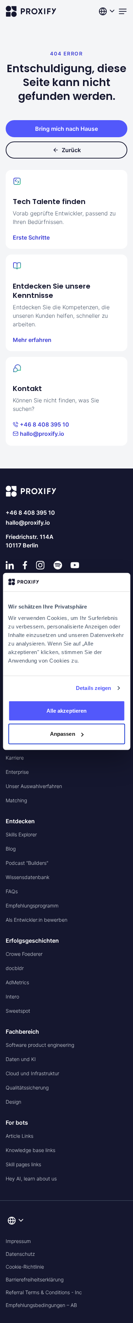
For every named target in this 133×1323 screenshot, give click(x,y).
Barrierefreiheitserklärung (34, 1279)
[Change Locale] (107, 11)
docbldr (15, 968)
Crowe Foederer (24, 954)
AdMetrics (17, 982)
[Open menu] (122, 11)
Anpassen (62, 734)
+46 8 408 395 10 (44, 424)
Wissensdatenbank (27, 877)
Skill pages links (23, 1164)
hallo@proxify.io (42, 433)
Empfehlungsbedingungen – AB (41, 1305)
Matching (16, 800)
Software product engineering (40, 1045)
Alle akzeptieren (66, 711)
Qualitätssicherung (27, 1087)
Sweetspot (18, 1011)
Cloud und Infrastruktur (32, 1073)
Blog (11, 849)
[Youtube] (75, 565)
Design (13, 1102)
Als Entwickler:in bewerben (36, 920)
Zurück (71, 150)
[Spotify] (58, 565)
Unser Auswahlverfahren (34, 786)
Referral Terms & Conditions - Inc (44, 1292)
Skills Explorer (21, 834)
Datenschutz (20, 1254)
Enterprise (17, 772)
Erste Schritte (31, 237)
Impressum (18, 1241)
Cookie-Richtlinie (25, 1267)
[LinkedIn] (10, 565)
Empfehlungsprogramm (32, 905)
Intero (12, 996)
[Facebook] (25, 565)
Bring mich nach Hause (66, 128)
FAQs (12, 891)
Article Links (19, 1136)
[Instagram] (40, 565)
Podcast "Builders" (27, 863)
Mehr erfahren (32, 339)
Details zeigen (93, 688)
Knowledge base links (30, 1150)
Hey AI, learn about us (31, 1178)
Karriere (15, 758)
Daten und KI (21, 1059)
